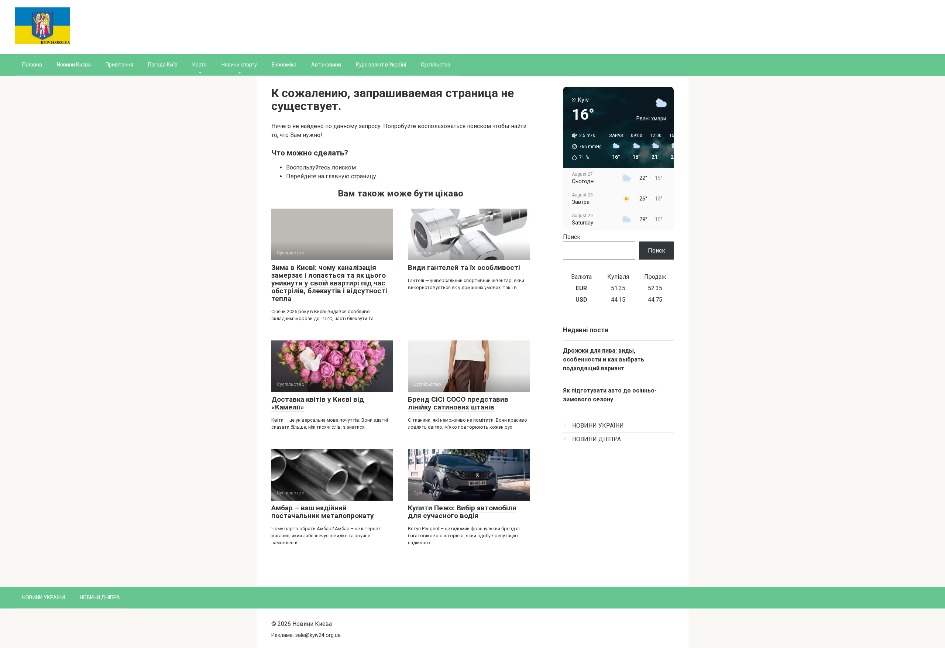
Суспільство (435, 65)
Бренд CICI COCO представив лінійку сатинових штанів (458, 403)
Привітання (119, 65)
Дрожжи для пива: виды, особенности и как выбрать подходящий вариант (603, 359)
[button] (584, 147)
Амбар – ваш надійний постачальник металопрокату (322, 512)
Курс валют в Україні (381, 65)
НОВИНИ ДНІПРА (596, 439)
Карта (199, 65)
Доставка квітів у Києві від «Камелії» (317, 403)
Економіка (284, 65)
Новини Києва (74, 65)
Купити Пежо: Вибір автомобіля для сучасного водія (462, 512)
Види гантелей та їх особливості (464, 267)
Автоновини (326, 65)
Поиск (571, 236)
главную (338, 176)
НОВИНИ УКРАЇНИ (598, 425)
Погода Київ (163, 65)
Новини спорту (239, 65)
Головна (32, 65)
